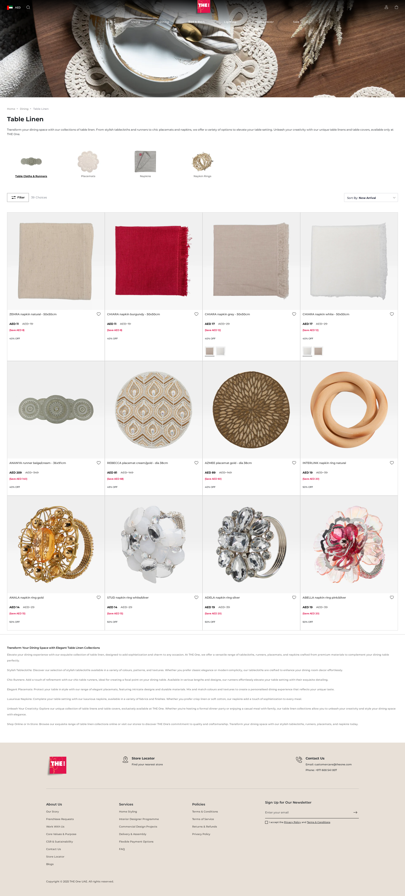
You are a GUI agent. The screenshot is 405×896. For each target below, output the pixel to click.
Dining (164, 21)
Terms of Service (203, 819)
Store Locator (55, 856)
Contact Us (53, 849)
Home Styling (128, 811)
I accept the (276, 822)
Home (11, 108)
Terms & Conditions (205, 811)
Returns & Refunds (204, 826)
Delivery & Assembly (132, 834)
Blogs (50, 864)
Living (135, 21)
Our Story (52, 811)
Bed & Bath (196, 21)
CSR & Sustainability (59, 841)
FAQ (122, 849)
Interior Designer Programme (139, 819)
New (109, 21)
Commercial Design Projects (138, 826)
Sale (296, 21)
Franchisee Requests (60, 819)
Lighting (230, 21)
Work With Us (55, 826)
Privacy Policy (201, 834)
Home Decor (265, 21)
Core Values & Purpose (61, 834)
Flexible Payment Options (136, 841)
